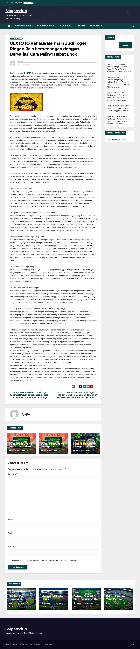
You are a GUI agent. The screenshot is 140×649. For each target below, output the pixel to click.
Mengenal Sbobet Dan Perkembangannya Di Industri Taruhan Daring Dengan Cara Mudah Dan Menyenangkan (118, 82)
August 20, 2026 (51, 603)
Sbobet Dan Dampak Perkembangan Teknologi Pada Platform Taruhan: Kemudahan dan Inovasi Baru (119, 68)
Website (11, 547)
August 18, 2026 (115, 603)
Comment (12, 474)
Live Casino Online (46, 26)
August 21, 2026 (18, 603)
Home (133, 644)
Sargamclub (16, 10)
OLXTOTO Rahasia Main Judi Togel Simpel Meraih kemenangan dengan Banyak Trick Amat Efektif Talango (31, 395)
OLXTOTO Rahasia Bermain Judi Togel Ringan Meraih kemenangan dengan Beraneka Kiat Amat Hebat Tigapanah (75, 395)
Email (11, 533)
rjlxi (22, 61)
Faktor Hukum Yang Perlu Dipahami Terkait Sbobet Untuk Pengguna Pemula (118, 108)
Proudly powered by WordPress (16, 644)
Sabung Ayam (66, 26)
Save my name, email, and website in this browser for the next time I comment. (43, 560)
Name (11, 519)
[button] (133, 26)
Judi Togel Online (24, 26)
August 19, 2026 (83, 603)
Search (110, 37)
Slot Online (96, 26)
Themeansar (48, 644)
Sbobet (81, 26)
